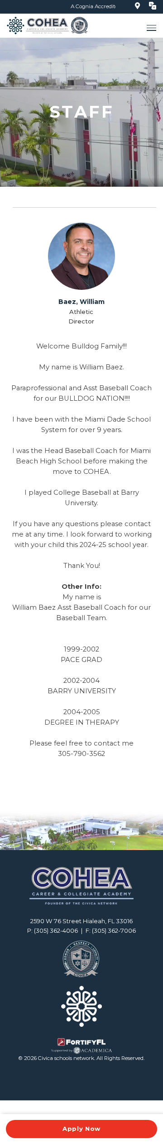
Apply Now (81, 1128)
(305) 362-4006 (56, 930)
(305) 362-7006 (114, 930)
